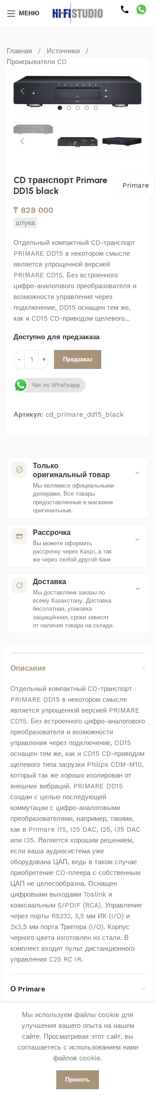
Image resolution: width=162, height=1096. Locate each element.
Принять (77, 1079)
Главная (19, 51)
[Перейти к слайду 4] (87, 108)
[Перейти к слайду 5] (96, 108)
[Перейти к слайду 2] (69, 108)
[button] (23, 91)
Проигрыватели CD (37, 62)
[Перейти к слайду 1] (60, 108)
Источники (63, 51)
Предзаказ (77, 359)
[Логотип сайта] (77, 13)
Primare (135, 185)
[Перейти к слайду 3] (78, 108)
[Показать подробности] (137, 472)
